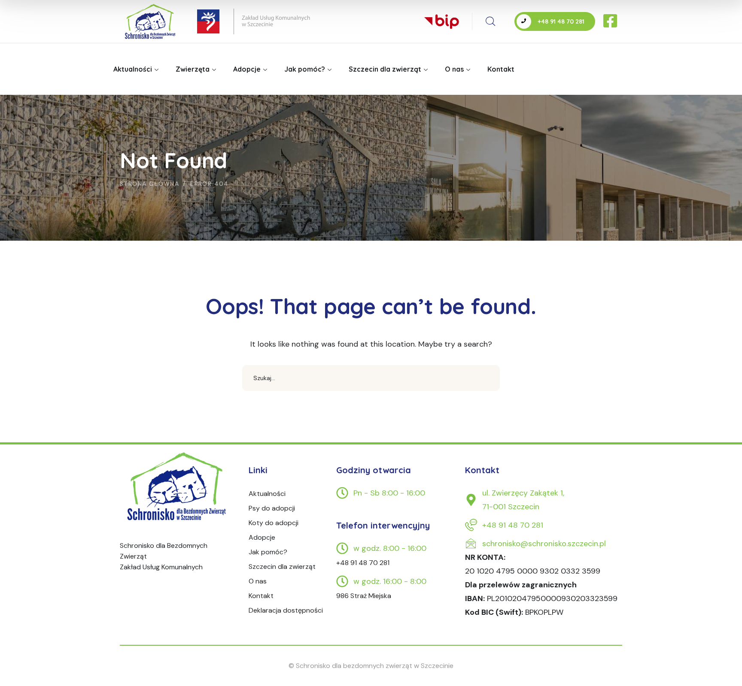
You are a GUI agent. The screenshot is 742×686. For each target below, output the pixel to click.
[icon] (611, 21)
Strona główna (149, 183)
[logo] (178, 486)
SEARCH (487, 378)
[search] (490, 21)
